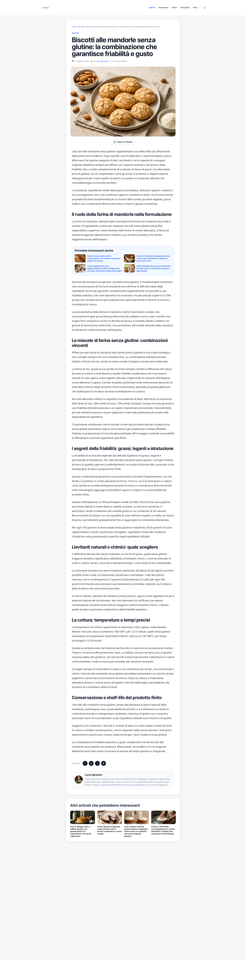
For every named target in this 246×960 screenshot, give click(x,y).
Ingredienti (163, 8)
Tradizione (184, 8)
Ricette (152, 8)
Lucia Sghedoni (102, 61)
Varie (195, 8)
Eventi (174, 8)
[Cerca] (205, 8)
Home (74, 26)
